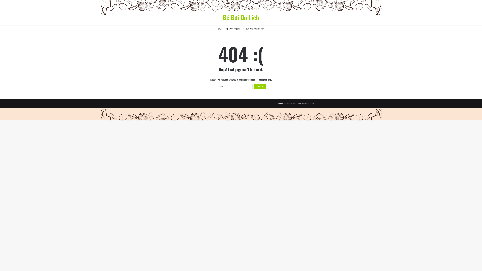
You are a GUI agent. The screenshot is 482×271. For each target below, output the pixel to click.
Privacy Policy (233, 29)
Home (220, 29)
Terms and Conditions (253, 29)
